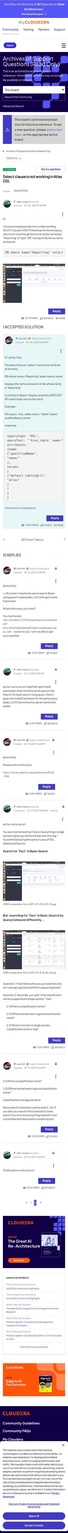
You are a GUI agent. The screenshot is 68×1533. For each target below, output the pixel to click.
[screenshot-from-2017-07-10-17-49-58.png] (34, 283)
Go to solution (51, 169)
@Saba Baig (15, 357)
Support (59, 29)
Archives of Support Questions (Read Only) (28, 151)
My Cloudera (13, 1439)
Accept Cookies (34, 1525)
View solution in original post (20, 507)
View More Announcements (34, 1347)
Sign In (10, 45)
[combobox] (34, 97)
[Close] (63, 1445)
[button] (62, 213)
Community (10, 29)
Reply (57, 311)
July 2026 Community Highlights (22, 1288)
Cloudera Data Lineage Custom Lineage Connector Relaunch (32, 1310)
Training (28, 29)
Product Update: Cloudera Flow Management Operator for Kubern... (29, 1324)
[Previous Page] (26, 1203)
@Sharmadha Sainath (14, 686)
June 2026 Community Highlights (23, 1298)
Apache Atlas (21, 190)
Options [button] (11, 158)
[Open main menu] (63, 45)
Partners (43, 29)
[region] (34, 1486)
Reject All (34, 1516)
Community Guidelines (21, 1423)
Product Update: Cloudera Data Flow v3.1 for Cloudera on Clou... (34, 1337)
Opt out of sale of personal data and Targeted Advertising (34, 1505)
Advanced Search (13, 106)
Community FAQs (17, 1431)
